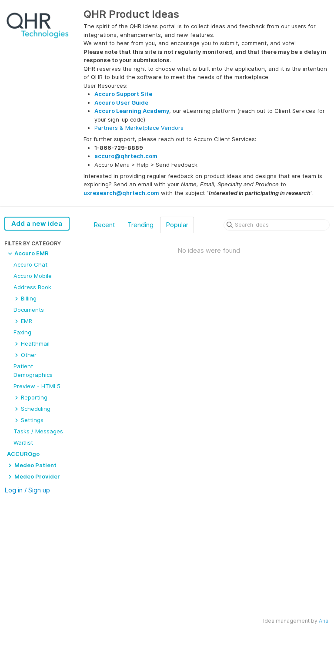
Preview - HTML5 (36, 386)
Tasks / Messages (38, 431)
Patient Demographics (33, 370)
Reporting (33, 397)
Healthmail (34, 343)
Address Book (32, 287)
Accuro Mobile (32, 275)
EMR (25, 320)
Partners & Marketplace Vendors (139, 127)
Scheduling (34, 408)
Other (28, 354)
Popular (177, 225)
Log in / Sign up (27, 490)
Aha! (324, 620)
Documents (28, 309)
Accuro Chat (30, 264)
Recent (104, 225)
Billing (28, 298)
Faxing (22, 332)
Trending (140, 225)
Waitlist (23, 442)
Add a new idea (36, 223)
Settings (31, 419)
